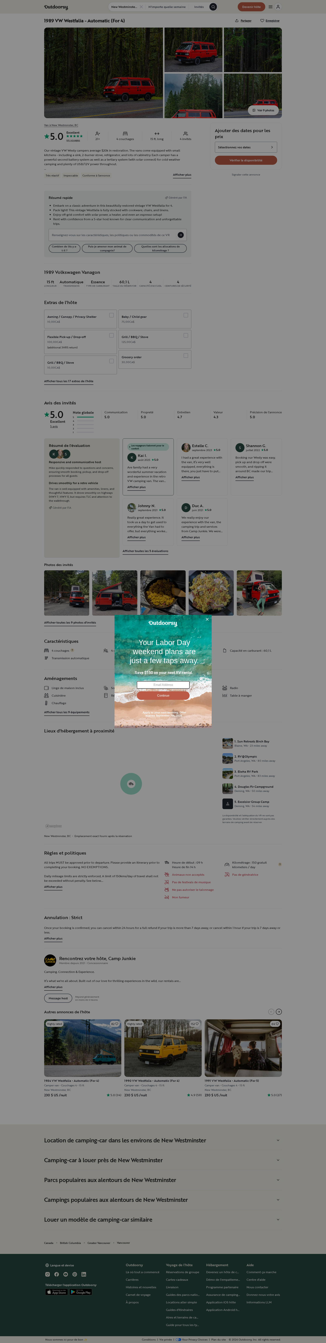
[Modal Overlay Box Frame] (163, 671)
